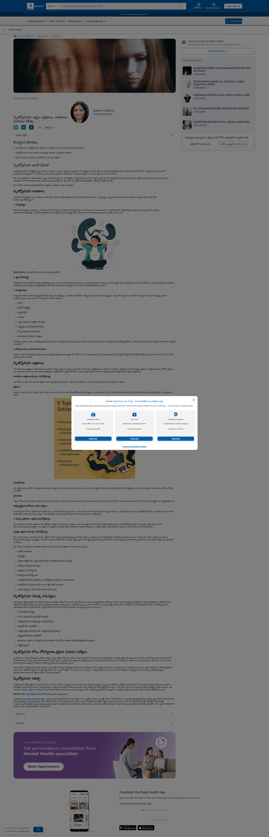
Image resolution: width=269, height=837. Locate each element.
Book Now (93, 439)
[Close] (193, 400)
